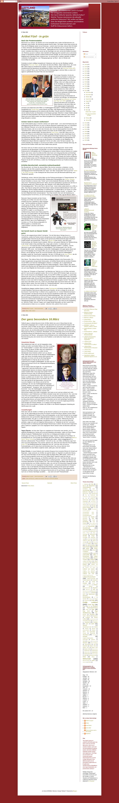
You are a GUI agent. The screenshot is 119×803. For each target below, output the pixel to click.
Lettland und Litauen (89, 569)
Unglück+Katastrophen (88, 638)
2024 (85, 69)
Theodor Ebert (35, 109)
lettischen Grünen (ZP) (69, 68)
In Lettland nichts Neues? (90, 291)
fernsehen (85, 518)
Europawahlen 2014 (88, 512)
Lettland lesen (87, 341)
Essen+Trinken (86, 507)
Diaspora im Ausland (91, 502)
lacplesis (88, 733)
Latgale (94, 553)
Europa (85, 509)
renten (87, 609)
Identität (85, 535)
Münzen (89, 592)
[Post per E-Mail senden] (46, 308)
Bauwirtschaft (94, 493)
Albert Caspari (89, 720)
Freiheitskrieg (85, 524)
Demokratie (93, 501)
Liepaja (93, 581)
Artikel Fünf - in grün (35, 36)
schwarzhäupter (92, 619)
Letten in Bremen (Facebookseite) (88, 334)
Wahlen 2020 (94, 647)
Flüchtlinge (85, 521)
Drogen (94, 504)
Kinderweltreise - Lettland (90, 331)
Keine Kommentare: (39, 308)
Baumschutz (85, 493)
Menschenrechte (86, 587)
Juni (87, 105)
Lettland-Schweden (91, 578)
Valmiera (89, 641)
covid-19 (92, 498)
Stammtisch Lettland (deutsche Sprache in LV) (90, 356)
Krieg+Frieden (86, 546)
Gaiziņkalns (93, 524)
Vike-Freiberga (94, 642)
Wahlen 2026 (87, 649)
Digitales (84, 504)
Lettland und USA (88, 573)
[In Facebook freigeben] (54, 309)
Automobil (94, 490)
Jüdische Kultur (86, 540)
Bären (94, 492)
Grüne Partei (54, 132)
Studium (93, 630)
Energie (94, 506)
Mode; (84, 592)
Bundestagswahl (94, 496)
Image (93, 535)
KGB (84, 543)
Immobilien (85, 537)
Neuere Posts (25, 483)
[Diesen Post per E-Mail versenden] (49, 309)
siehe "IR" (24, 444)
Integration (93, 537)
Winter (93, 656)
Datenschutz (86, 499)
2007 (85, 136)
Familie (93, 517)
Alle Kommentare (89, 57)
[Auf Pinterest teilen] (56, 309)
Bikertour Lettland (88, 317)
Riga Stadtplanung (90, 611)
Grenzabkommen (92, 531)
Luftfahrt (84, 584)
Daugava (93, 499)
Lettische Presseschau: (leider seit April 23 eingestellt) (90, 338)
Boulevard (93, 495)
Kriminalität (95, 546)
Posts (86, 54)
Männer (90, 584)
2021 (85, 75)
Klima (86, 545)
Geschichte (91, 526)
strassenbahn (86, 630)
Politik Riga (91, 604)
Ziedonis (84, 662)
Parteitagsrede (53, 288)
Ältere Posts (74, 483)
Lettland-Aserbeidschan (88, 575)
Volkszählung (88, 644)
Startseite (49, 483)
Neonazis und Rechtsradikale (51, 478)
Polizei (84, 606)
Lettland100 (95, 580)
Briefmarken (85, 496)
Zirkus (89, 662)
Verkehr (85, 642)
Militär (27, 310)
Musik (93, 592)
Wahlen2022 (95, 652)
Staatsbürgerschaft (87, 626)
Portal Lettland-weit (89, 353)
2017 (85, 84)
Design (84, 502)
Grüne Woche (86, 532)
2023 (85, 71)
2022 (85, 73)
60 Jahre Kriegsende (89, 170)
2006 (85, 138)
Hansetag (85, 534)
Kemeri (94, 542)
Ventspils (94, 641)
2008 (85, 133)
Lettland (92, 559)
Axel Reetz (88, 725)
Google (84, 531)
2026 (85, 64)
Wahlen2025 (87, 653)
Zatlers (93, 660)
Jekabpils (89, 539)
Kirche (96, 543)
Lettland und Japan (90, 567)
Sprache (85, 625)
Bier (86, 495)
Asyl (94, 488)
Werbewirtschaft (92, 655)
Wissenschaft (86, 660)
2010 (85, 129)
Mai (87, 107)
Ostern (90, 598)
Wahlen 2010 (93, 645)
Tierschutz (92, 633)
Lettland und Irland (93, 565)
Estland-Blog (87, 319)
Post (89, 606)
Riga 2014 (86, 611)
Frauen (84, 523)
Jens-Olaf (88, 728)
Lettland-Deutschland (89, 577)
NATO (84, 594)
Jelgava (94, 539)
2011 (85, 127)
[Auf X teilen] (52, 309)
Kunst (94, 550)
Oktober (88, 96)
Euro (95, 507)
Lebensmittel (86, 554)
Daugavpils (85, 501)
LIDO (86, 581)
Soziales (95, 622)
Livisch (93, 583)
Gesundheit (86, 529)
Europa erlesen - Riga (89, 321)
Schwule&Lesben (87, 620)
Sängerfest (95, 615)
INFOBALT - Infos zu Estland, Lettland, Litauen (90, 326)
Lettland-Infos (87, 349)
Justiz (89, 542)
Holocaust (92, 534)
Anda (87, 723)
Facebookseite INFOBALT (90, 323)
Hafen (94, 532)
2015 (85, 88)
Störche (93, 628)
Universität (85, 639)
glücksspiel (93, 529)
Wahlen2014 (95, 649)
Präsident (95, 606)
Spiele (87, 623)
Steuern (87, 628)
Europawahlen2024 (87, 515)
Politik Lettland (32, 310)
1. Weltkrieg (85, 484)
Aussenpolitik (86, 490)
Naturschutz (92, 594)
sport (92, 623)
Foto (94, 521)
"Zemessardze (25, 245)
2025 (85, 66)
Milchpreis (88, 589)
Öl (94, 597)
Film (93, 518)
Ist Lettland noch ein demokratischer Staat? (89, 196)
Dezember (88, 92)
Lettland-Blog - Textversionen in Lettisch (90, 344)
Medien (96, 584)
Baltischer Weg (87, 492)
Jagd (84, 539)
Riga (93, 609)
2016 (85, 86)
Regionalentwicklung (92, 607)
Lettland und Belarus (87, 561)
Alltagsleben (92, 485)
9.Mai (92, 484)
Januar (88, 120)
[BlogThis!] (51, 309)
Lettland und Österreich (89, 570)
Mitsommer (93, 591)
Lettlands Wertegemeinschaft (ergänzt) (89, 210)
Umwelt (85, 636)
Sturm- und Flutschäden (89, 631)
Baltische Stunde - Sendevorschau (88, 313)
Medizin (90, 586)
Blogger (75, 791)
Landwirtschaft (86, 553)
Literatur (85, 583)
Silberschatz (95, 620)
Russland (92, 614)
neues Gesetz (68, 254)
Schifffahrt (87, 617)
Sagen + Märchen (87, 615)
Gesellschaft (86, 528)
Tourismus (86, 634)
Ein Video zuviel (88, 279)
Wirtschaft (87, 659)
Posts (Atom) (31, 485)
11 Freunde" (91, 781)
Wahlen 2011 (86, 647)
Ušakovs (93, 639)
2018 (85, 82)
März (87, 110)
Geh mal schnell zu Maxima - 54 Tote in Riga (94, 244)
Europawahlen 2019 (88, 513)
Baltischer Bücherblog (89, 315)
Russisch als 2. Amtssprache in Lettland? (90, 183)
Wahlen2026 (95, 653)
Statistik (96, 626)
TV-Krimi (94, 634)
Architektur (85, 488)
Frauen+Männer (92, 523)
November (88, 94)
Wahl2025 (85, 645)
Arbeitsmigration (87, 487)
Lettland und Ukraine (39, 478)
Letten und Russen (30, 478)
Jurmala (84, 542)
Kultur (87, 548)
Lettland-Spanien (86, 580)
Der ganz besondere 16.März (40, 319)
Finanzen (85, 520)
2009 (85, 131)
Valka (84, 641)
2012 (85, 125)
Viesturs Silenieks (70, 179)
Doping (89, 504)
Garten (84, 526)
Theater (84, 633)
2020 (85, 77)
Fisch (93, 520)
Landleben (85, 551)
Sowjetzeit (87, 622)
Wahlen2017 (87, 650)
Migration (95, 588)
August (88, 101)
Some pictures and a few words (91, 731)
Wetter (84, 656)
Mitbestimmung (86, 591)
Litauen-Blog (87, 351)
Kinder (89, 543)
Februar (88, 118)
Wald (85, 655)
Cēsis (86, 498)
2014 (85, 90)
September (89, 99)
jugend (94, 540)
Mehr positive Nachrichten (94, 154)
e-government (86, 506)
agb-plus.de (51, 240)
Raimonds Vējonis (34, 65)
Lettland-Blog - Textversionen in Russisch (90, 347)
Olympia (84, 598)
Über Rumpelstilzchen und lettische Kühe (94, 226)
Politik (93, 600)
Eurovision (85, 516)
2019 (85, 79)
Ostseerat (87, 600)
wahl (95, 644)
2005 (85, 140)
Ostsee (96, 598)
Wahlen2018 (95, 650)
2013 (85, 123)
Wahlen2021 (87, 652)
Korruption (92, 545)
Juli (87, 103)
